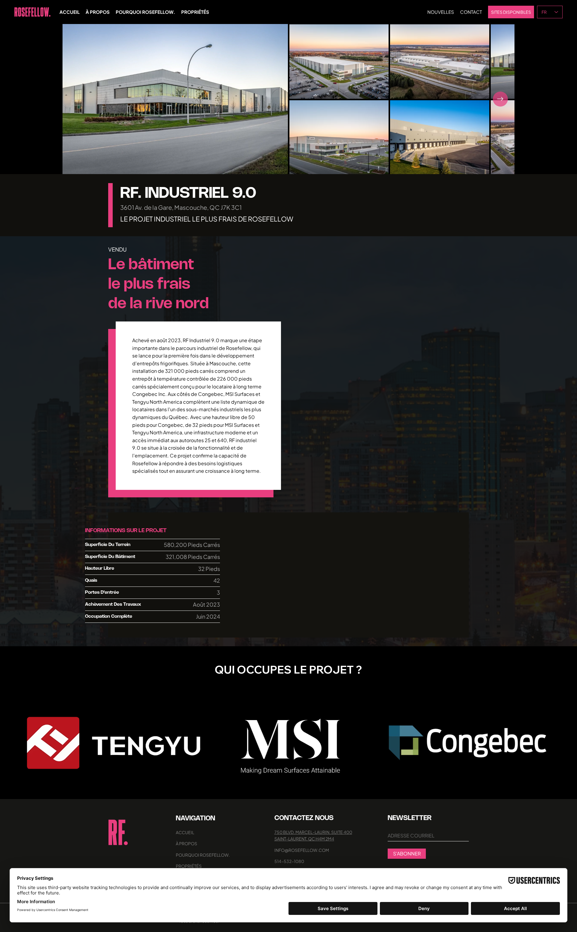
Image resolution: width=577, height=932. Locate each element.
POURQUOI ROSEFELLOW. (203, 855)
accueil (185, 832)
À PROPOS (186, 843)
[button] (277, 166)
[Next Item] (500, 99)
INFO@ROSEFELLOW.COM (301, 850)
